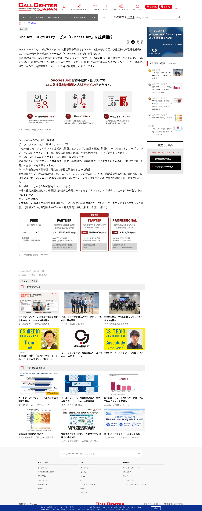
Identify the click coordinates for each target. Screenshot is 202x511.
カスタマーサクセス (77, 17)
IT (64, 17)
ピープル (39, 17)
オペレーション (53, 17)
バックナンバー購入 (164, 166)
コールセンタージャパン (132, 467)
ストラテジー (26, 17)
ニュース (103, 17)
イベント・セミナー (121, 9)
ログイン (167, 7)
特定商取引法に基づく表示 (173, 504)
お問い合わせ (137, 9)
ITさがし (106, 9)
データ (92, 17)
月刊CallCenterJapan (79, 9)
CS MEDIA (95, 9)
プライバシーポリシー (152, 504)
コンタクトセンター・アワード (134, 484)
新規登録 (153, 7)
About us (41, 488)
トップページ (43, 467)
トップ (64, 9)
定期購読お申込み (163, 158)
